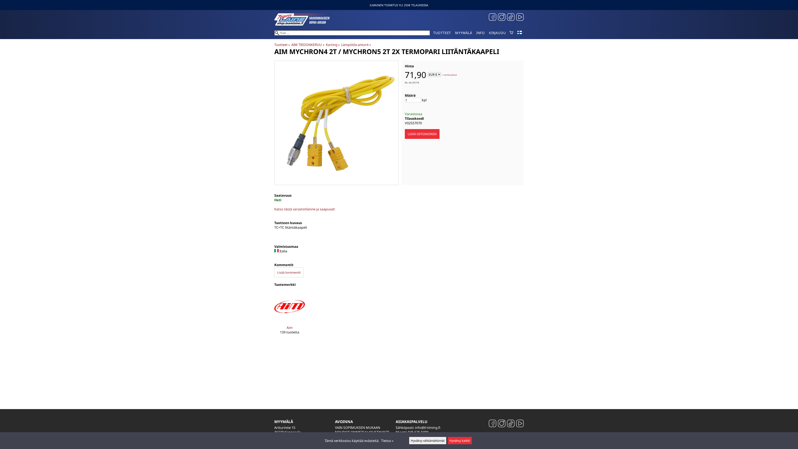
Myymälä (463, 33)
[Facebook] (492, 17)
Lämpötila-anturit (356, 44)
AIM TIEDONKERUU (307, 44)
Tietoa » (387, 440)
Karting (333, 44)
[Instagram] (501, 17)
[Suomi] (520, 33)
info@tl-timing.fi (427, 427)
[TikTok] (511, 17)
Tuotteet (442, 33)
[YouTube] (520, 17)
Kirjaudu (497, 33)
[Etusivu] (305, 24)
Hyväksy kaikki (459, 441)
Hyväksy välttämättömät (428, 441)
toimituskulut (450, 74)
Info (480, 33)
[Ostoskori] (511, 33)
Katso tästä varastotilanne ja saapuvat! (304, 209)
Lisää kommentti (289, 272)
